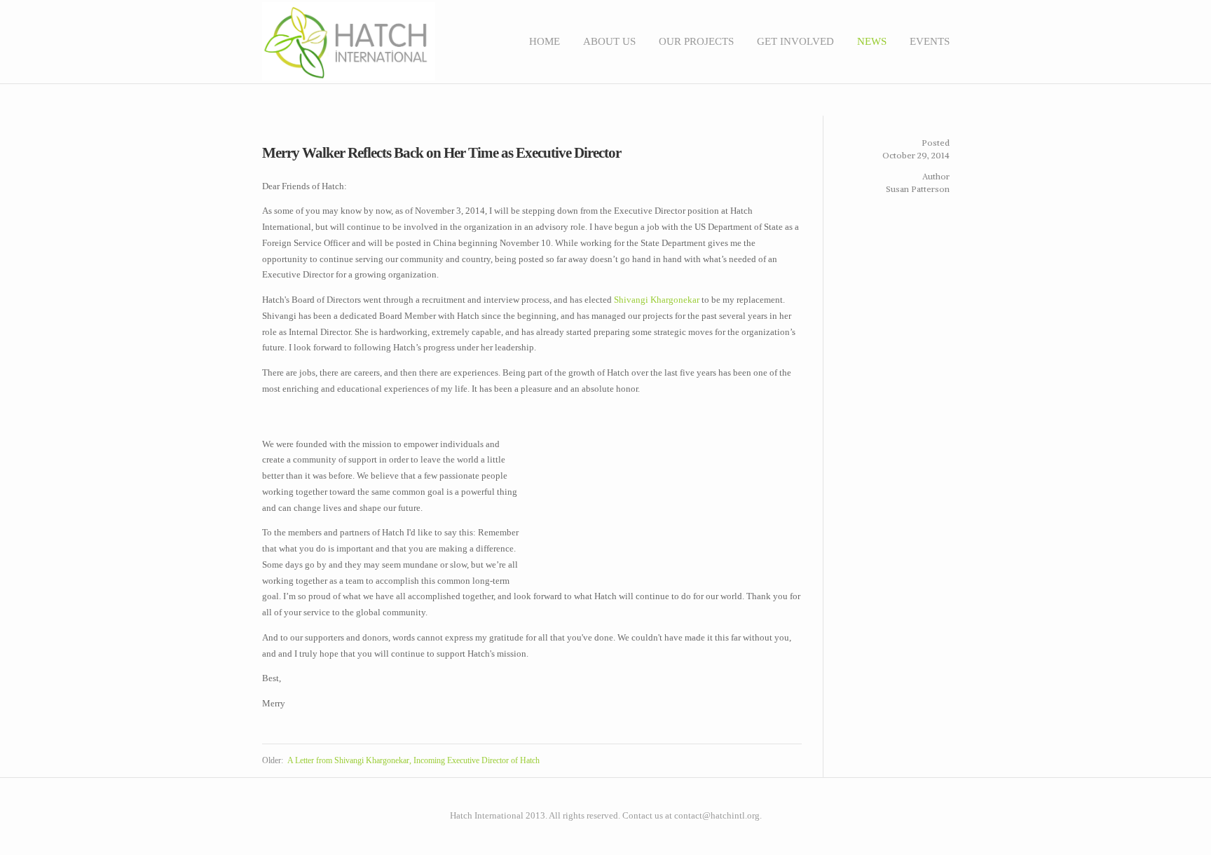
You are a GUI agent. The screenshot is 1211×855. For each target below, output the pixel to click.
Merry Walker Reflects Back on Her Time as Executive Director (441, 152)
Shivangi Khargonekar (656, 299)
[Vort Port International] (932, 806)
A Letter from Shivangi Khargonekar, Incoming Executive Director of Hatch (413, 760)
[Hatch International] (939, 806)
